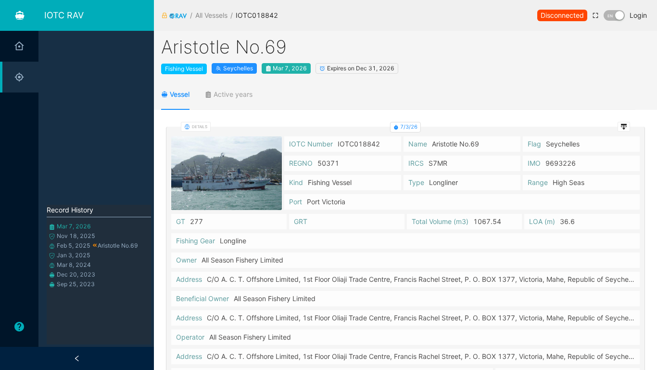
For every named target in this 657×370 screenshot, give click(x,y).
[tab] (175, 94)
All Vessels (211, 15)
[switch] (614, 15)
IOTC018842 (257, 15)
